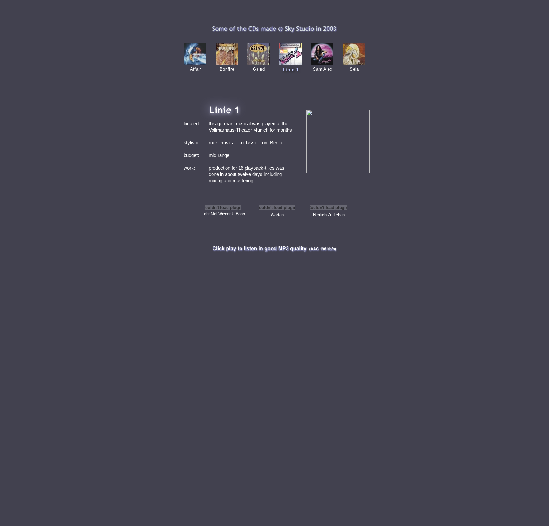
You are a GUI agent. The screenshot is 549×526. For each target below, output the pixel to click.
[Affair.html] (195, 63)
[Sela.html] (354, 63)
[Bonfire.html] (227, 63)
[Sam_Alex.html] (322, 63)
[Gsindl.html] (258, 63)
